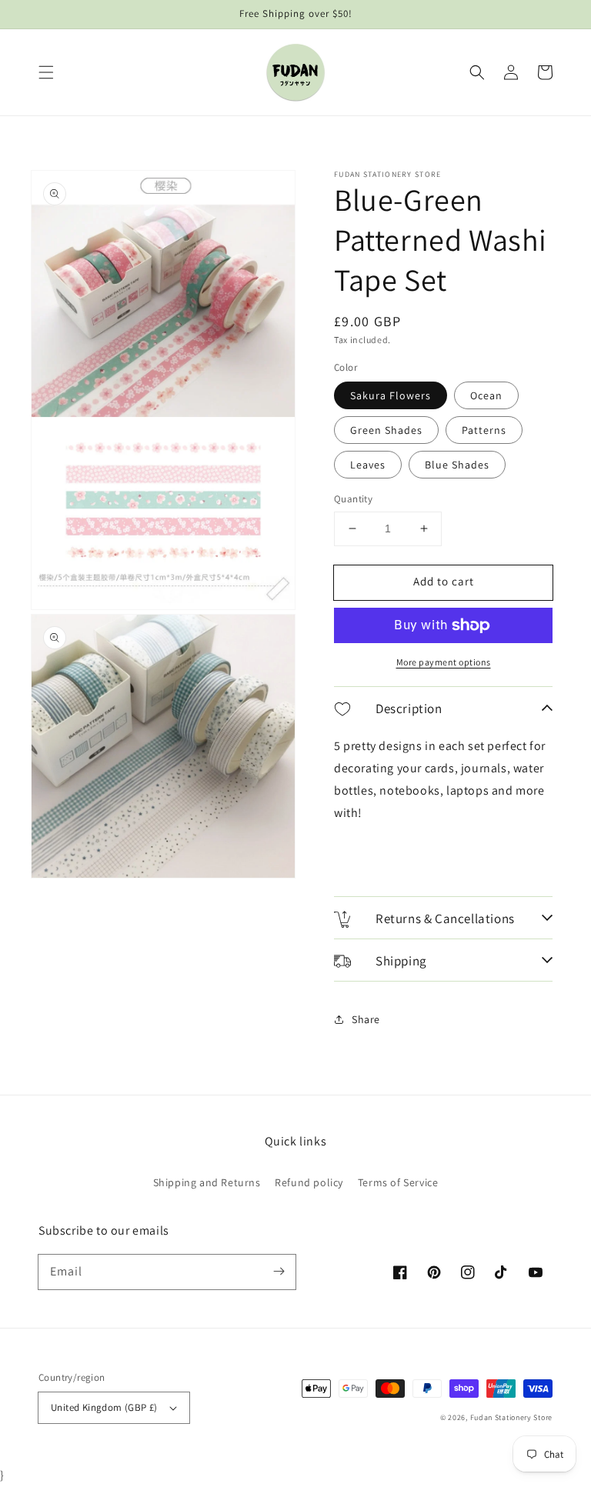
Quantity (353, 498)
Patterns (484, 430)
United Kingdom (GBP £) (104, 1407)
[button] (46, 72)
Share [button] (366, 1019)
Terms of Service (398, 1182)
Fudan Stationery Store (511, 1417)
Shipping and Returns (207, 1182)
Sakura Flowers (390, 395)
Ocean (486, 395)
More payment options (443, 662)
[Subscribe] (279, 1272)
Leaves (368, 465)
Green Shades (386, 430)
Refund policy (309, 1182)
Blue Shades (457, 465)
